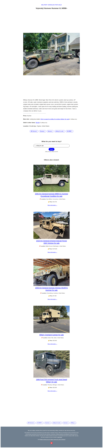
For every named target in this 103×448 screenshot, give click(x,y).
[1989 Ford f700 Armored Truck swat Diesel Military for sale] (51, 377)
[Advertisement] (51, 21)
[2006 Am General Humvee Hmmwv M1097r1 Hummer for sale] (51, 285)
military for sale (59, 131)
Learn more (59, 437)
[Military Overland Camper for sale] (51, 332)
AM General (34, 131)
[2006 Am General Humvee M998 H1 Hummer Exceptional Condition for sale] (51, 191)
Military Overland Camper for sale (51, 335)
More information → (52, 205)
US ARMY (69, 131)
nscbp (37, 122)
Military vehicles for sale (51, 5)
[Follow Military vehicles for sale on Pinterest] (51, 443)
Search (51, 149)
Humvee (50, 131)
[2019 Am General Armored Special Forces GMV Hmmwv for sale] (51, 238)
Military (72, 422)
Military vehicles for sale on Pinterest (57, 439)
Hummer (42, 131)
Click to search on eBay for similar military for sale (54, 119)
